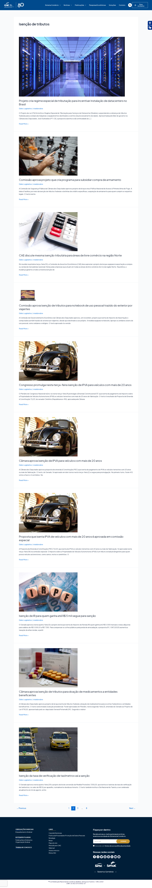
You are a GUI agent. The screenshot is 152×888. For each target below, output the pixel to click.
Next (132, 808)
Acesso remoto (54, 850)
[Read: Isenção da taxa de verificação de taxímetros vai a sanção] (48, 749)
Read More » (24, 123)
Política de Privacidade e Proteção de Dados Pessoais (67, 835)
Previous (21, 808)
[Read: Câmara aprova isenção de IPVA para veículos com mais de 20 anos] (48, 436)
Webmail (52, 848)
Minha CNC (52, 853)
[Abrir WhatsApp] (147, 883)
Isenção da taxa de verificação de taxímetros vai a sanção (54, 775)
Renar (51, 840)
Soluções (112, 5)
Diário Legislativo (25, 108)
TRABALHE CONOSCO (24, 847)
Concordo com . (113, 846)
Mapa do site (53, 843)
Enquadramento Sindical (24, 832)
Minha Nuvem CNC (55, 845)
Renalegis (52, 838)
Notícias (67, 5)
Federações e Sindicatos (24, 840)
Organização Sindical (23, 842)
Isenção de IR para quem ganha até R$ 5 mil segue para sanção (57, 615)
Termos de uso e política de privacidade (117, 846)
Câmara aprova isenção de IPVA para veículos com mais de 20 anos (60, 460)
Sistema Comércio (52, 5)
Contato (122, 5)
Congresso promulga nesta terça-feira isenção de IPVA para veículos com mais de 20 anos (75, 385)
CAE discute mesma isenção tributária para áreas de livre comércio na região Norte (70, 255)
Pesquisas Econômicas (97, 5)
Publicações (79, 5)
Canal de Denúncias (55, 833)
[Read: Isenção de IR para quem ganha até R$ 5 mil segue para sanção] (48, 592)
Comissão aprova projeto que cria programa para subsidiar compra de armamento (70, 179)
